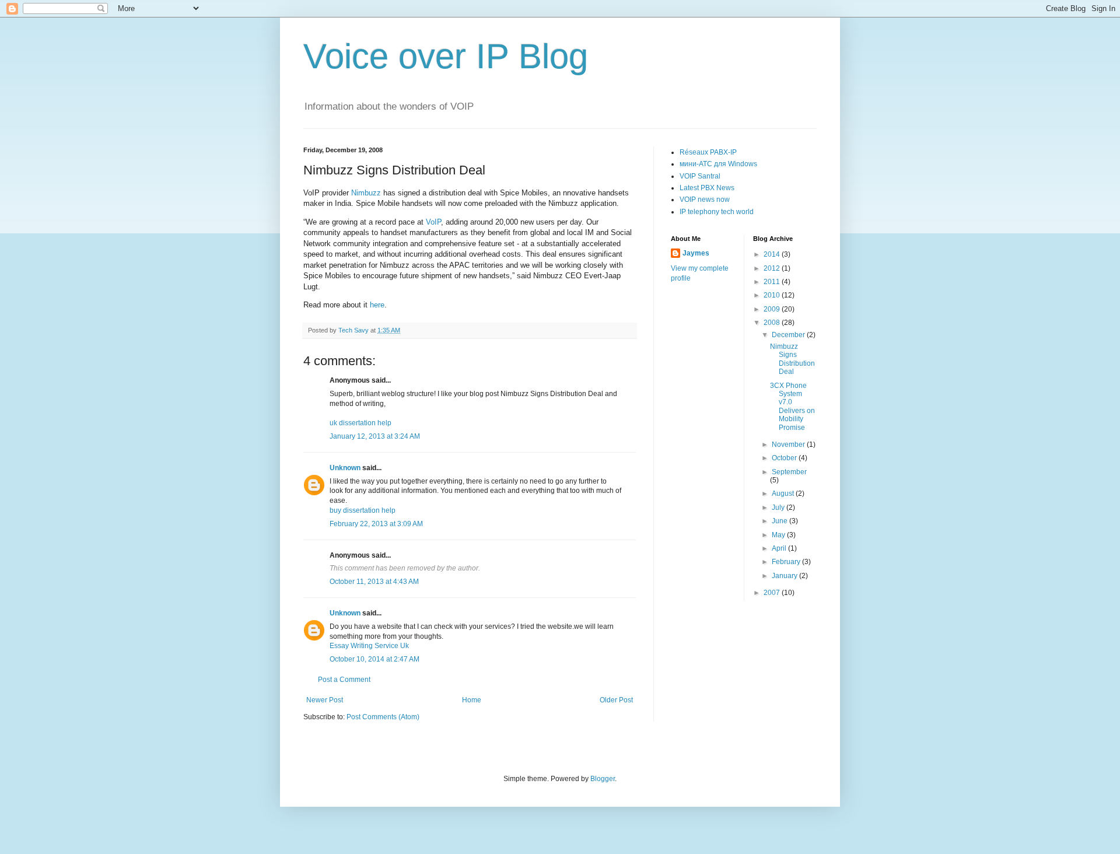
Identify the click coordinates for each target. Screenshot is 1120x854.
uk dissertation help (360, 423)
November (789, 444)
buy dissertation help (363, 510)
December (789, 335)
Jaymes (695, 253)
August (784, 493)
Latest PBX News (707, 188)
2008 (773, 322)
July (779, 507)
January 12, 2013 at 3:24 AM (375, 436)
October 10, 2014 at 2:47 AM (374, 659)
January (785, 576)
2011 (773, 282)
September (789, 472)
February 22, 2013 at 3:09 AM (376, 524)
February (787, 562)
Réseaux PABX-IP (708, 152)
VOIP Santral (700, 176)
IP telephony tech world (717, 212)
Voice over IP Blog (445, 56)
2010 (773, 295)
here (377, 304)
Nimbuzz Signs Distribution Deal (792, 359)
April (780, 548)
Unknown (345, 468)
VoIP (433, 222)
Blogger (602, 779)
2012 (773, 268)
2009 (773, 309)
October (785, 458)
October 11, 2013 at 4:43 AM (374, 582)
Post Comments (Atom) (382, 717)
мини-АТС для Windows (718, 164)
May (779, 535)
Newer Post (324, 700)
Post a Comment (344, 680)
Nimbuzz (366, 192)
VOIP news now (705, 199)
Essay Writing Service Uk (369, 646)
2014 (773, 254)
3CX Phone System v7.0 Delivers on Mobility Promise (792, 407)
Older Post (616, 700)
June (780, 521)
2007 (773, 593)
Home (471, 700)
